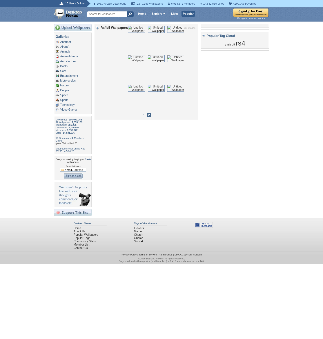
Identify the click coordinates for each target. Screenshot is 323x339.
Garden (138, 231)
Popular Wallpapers (86, 234)
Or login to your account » (251, 18)
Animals (65, 51)
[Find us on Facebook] (204, 226)
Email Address (73, 166)
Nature (64, 85)
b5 (233, 44)
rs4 (240, 43)
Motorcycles (68, 80)
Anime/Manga (69, 56)
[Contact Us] (74, 204)
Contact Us (81, 248)
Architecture (68, 61)
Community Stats (85, 241)
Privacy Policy (129, 254)
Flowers (139, 228)
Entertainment (69, 75)
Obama (138, 238)
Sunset (138, 241)
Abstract (65, 42)
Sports (64, 100)
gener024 (61, 143)
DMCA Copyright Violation (188, 254)
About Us (79, 231)
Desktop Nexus (154, 258)
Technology (67, 104)
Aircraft (64, 46)
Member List (81, 244)
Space (64, 95)
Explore (157, 13)
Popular (188, 13)
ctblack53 (72, 143)
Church (138, 234)
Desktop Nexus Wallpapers (68, 14)
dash (228, 44)
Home (142, 13)
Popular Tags (82, 238)
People (64, 90)
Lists (174, 13)
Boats (64, 66)
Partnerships (165, 254)
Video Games (69, 109)
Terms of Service (148, 254)
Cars (63, 71)
